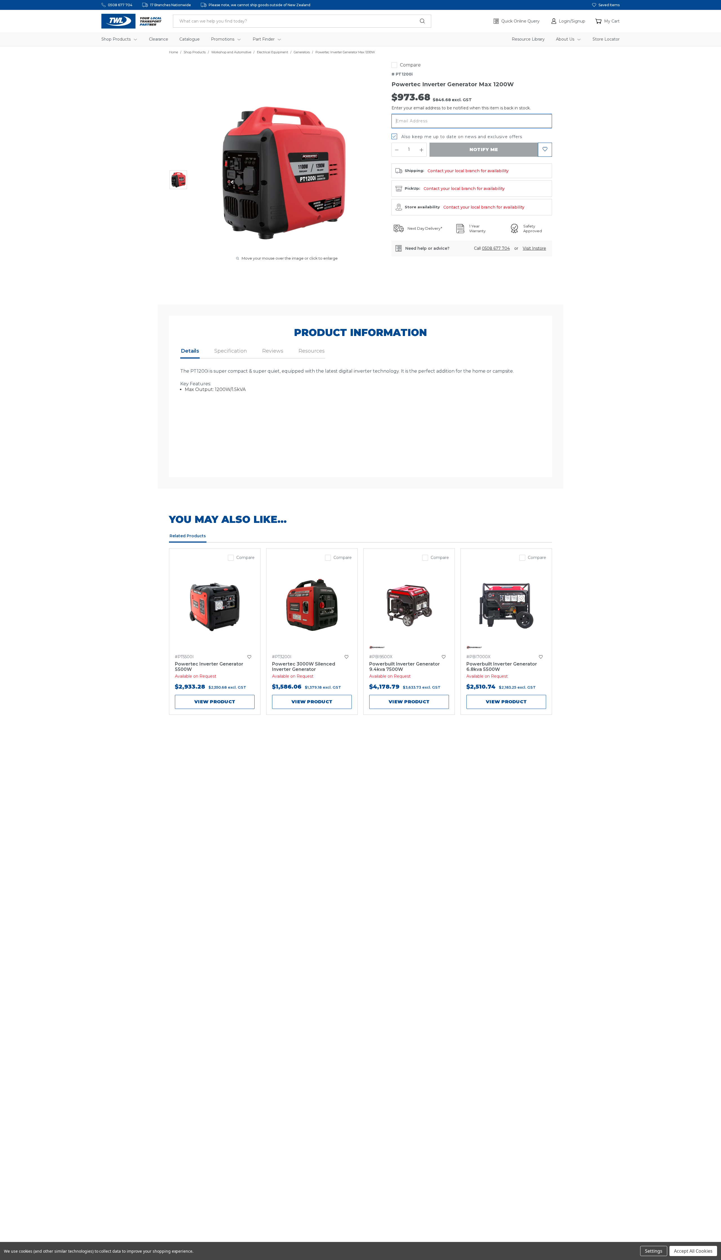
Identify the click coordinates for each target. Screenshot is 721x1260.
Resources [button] (312, 351)
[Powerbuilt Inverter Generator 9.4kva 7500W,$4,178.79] (409, 605)
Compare (410, 65)
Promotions (223, 39)
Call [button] (492, 248)
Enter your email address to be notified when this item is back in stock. (461, 107)
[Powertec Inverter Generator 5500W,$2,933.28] (215, 605)
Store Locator (606, 39)
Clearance (158, 39)
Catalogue (189, 39)
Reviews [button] (272, 351)
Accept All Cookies (693, 1251)
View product (214, 701)
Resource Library (528, 39)
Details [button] (190, 351)
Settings (653, 1251)
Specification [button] (230, 351)
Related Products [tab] (188, 535)
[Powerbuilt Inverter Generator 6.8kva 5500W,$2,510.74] (506, 605)
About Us (565, 39)
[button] (568, 21)
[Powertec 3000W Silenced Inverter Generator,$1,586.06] (312, 605)
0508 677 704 (120, 5)
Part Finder (264, 39)
